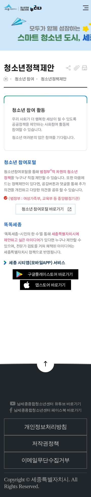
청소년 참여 (24, 79)
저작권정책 (45, 443)
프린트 (84, 67)
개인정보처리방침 (45, 427)
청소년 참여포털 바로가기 (42, 209)
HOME (6, 79)
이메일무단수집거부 (45, 460)
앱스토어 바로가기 (50, 285)
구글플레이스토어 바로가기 (50, 274)
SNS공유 (68, 67)
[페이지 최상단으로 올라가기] (45, 363)
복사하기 (76, 67)
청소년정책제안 (53, 79)
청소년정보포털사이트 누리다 (23, 8)
